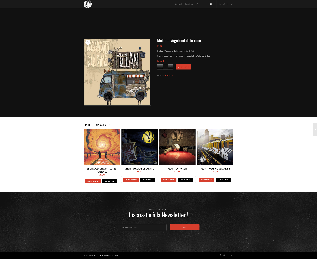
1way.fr (116, 255)
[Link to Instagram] (220, 4)
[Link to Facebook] (228, 4)
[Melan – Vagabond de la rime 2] (315, 129)
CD (171, 75)
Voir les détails (109, 181)
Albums (167, 75)
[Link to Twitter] (231, 4)
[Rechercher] (197, 4)
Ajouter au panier (183, 67)
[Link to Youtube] (224, 4)
